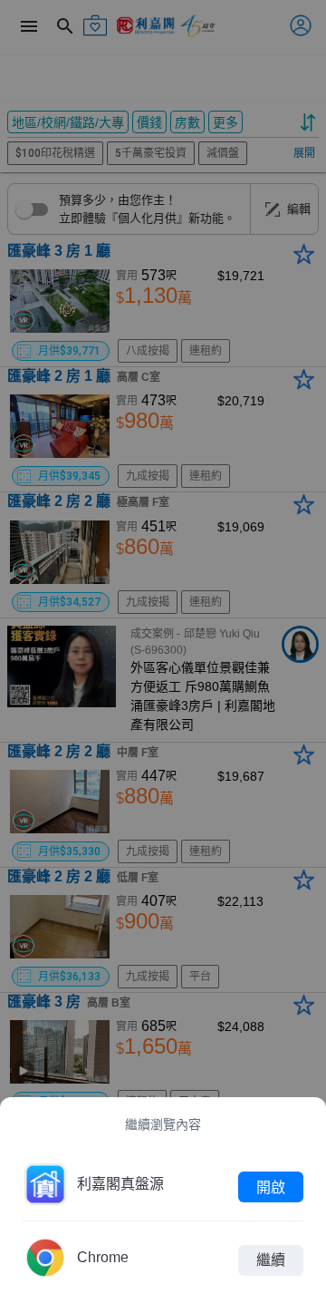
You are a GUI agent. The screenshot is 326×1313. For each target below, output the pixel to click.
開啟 (270, 1186)
